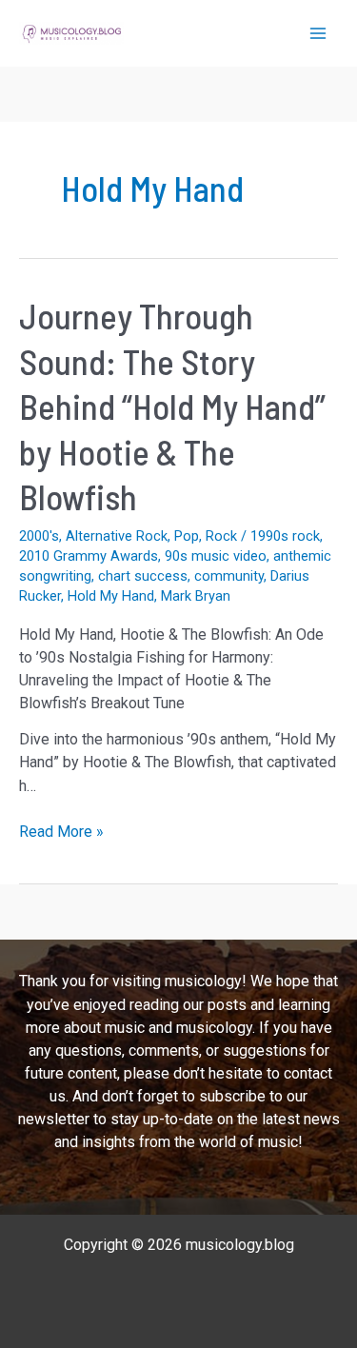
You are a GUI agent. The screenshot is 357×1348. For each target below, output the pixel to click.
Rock (221, 536)
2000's (39, 536)
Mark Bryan (195, 596)
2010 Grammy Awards (88, 556)
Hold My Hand (111, 596)
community (229, 576)
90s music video (216, 556)
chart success (143, 576)
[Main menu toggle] (318, 33)
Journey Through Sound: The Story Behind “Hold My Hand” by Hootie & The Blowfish (172, 406)
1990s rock (285, 536)
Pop (186, 536)
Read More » (61, 832)
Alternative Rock (117, 536)
